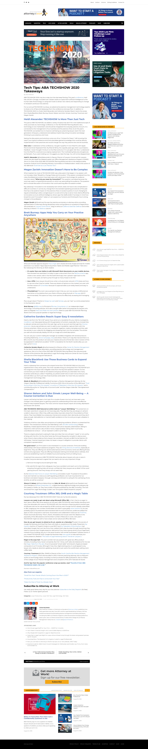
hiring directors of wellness (71, 448)
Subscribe (107, 23)
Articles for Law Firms (57, 661)
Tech (44, 23)
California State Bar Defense (72, 206)
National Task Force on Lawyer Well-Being (43, 474)
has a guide (66, 534)
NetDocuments (79, 273)
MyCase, (61, 301)
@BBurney (38, 306)
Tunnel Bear (44, 285)
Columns (103, 2)
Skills (71, 23)
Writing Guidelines (112, 2)
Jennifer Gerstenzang (70, 424)
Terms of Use (96, 744)
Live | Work (51, 23)
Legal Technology (78, 690)
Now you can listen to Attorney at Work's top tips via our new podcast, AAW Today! (52, 641)
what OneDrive (75, 508)
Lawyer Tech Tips (67, 690)
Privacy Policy (74, 744)
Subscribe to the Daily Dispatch (70, 589)
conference (79, 97)
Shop (99, 23)
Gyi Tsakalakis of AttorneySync (71, 526)
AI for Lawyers (62, 23)
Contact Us (121, 2)
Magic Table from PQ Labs (35, 544)
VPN (76, 281)
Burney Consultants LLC (60, 306)
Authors (97, 2)
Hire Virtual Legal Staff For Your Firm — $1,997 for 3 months (45, 628)
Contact (112, 744)
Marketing (37, 23)
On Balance (41, 208)
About (92, 2)
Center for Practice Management (78, 347)
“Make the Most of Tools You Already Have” (38, 582)
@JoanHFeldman (68, 619)
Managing (28, 23)
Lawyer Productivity (56, 690)
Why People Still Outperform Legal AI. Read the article (43, 633)
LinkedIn (57, 619)
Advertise (105, 744)
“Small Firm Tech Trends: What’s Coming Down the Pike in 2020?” (46, 575)
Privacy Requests (85, 744)
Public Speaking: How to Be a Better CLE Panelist (70, 652)
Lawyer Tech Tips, (47, 596)
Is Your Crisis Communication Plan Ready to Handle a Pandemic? (43, 652)
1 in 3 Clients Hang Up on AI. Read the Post (108, 260)
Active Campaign (44, 338)
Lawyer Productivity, (36, 596)
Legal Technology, (57, 596)
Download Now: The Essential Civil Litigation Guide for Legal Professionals (49, 639)
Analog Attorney (81, 23)
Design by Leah (49, 301)
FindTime (83, 512)
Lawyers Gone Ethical (43, 206)
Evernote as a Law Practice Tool (44, 165)
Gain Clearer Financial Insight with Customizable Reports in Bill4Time (48, 630)
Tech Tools (65, 596)
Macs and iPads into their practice (47, 310)
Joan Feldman (30, 94)
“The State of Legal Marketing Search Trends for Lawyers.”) (62, 536)
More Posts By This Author (32, 621)
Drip (52, 338)
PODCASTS (92, 23)
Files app (78, 293)
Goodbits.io (28, 322)
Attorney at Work (73, 609)
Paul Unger (53, 264)
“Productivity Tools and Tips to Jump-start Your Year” (42, 579)
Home (122, 744)
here (34, 344)
